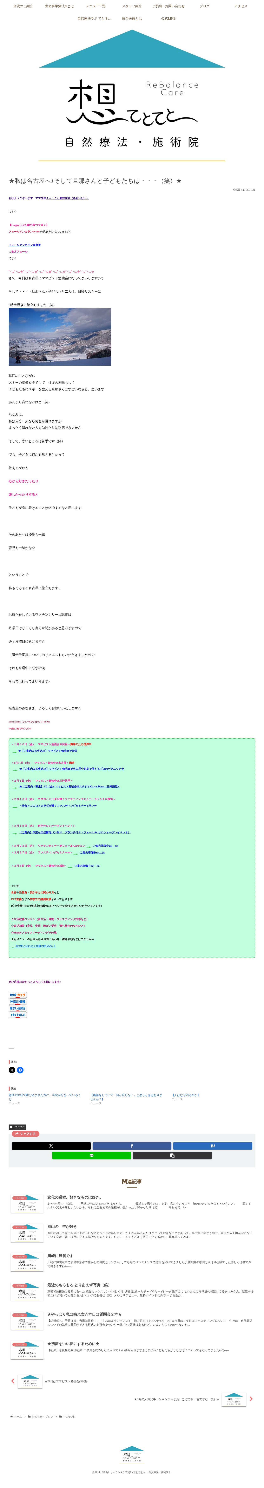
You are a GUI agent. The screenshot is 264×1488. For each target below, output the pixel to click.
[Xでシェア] (51, 1146)
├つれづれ (19, 1127)
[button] (172, 1155)
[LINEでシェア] (91, 1155)
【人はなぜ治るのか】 (185, 1095)
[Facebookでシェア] (132, 1146)
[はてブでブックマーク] (212, 1146)
